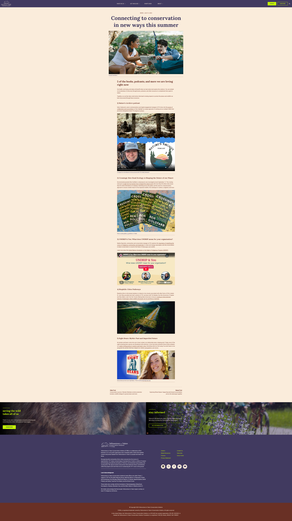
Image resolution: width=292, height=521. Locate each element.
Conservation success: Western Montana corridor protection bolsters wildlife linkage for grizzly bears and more (126, 392)
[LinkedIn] (163, 466)
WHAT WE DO (120, 3)
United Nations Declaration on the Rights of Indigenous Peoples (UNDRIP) (148, 250)
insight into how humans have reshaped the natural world (138, 184)
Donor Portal (180, 455)
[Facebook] (174, 466)
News (141, 13)
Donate (272, 3)
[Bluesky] (179, 466)
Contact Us (180, 450)
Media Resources (165, 453)
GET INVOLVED (134, 3)
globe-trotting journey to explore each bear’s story (133, 346)
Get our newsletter (157, 425)
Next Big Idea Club (146, 380)
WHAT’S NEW (148, 3)
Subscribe (282, 3)
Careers (163, 450)
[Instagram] (168, 466)
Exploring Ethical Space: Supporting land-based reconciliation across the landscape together (166, 392)
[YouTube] (185, 466)
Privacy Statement (166, 458)
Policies (163, 455)
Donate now (9, 427)
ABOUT (159, 3)
